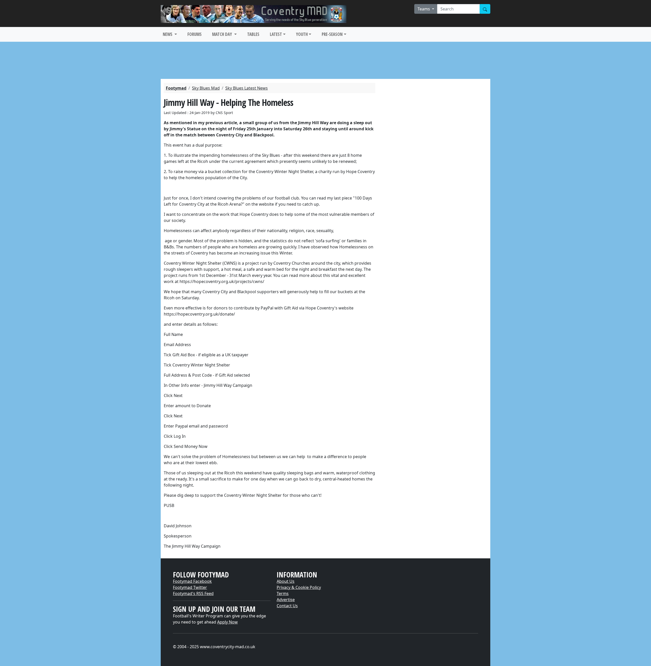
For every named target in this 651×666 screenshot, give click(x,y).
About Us (285, 581)
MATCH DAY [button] (222, 34)
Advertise (286, 599)
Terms (283, 593)
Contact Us (287, 605)
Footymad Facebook (192, 581)
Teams (424, 9)
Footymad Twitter (190, 587)
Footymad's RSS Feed (193, 593)
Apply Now (227, 622)
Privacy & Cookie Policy (299, 587)
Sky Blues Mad (206, 88)
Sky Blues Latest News (246, 88)
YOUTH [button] (302, 34)
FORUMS (194, 34)
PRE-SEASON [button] (332, 34)
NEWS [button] (168, 34)
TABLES (253, 34)
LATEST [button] (276, 34)
